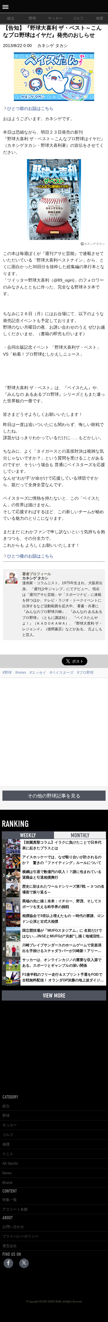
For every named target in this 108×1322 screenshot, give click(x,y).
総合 (10, 18)
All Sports (10, 1163)
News (7, 1173)
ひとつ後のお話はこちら (30, 556)
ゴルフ (78, 18)
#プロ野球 (85, 672)
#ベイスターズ (62, 672)
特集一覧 (9, 1200)
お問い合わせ (13, 1227)
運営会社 (9, 1246)
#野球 (7, 672)
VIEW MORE (54, 995)
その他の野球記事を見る (54, 796)
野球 (32, 18)
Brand (7, 1183)
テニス (7, 1154)
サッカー (55, 18)
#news (20, 672)
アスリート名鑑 (15, 1209)
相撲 (6, 1144)
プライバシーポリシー (20, 1236)
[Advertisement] (54, 732)
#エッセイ (38, 672)
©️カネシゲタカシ (92, 243)
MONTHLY (80, 835)
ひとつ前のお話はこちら (30, 108)
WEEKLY (28, 835)
